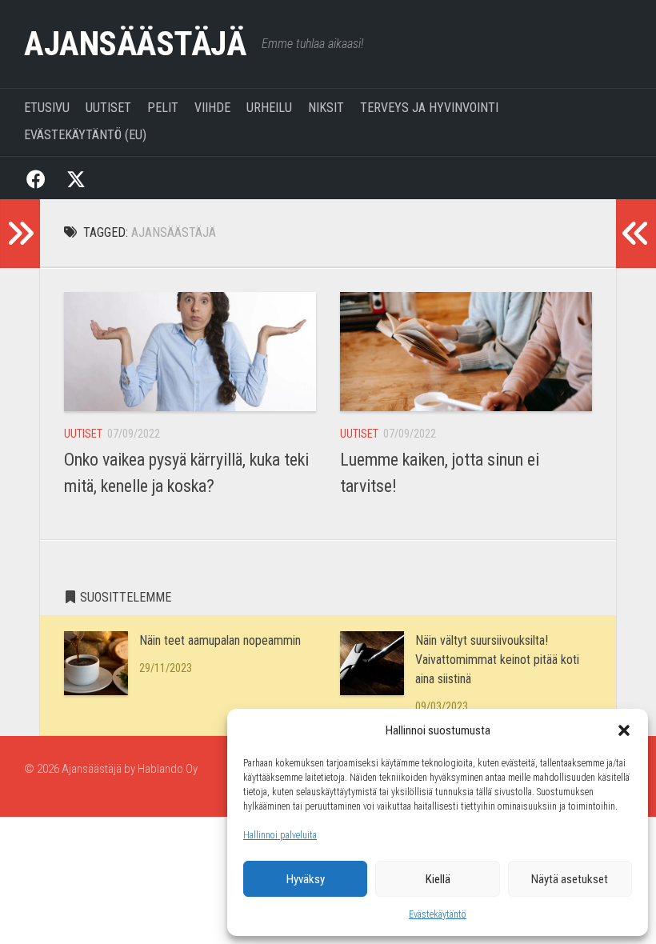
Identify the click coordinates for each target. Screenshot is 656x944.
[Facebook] (36, 178)
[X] (76, 178)
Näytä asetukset (569, 879)
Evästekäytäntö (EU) (85, 134)
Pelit (162, 107)
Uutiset (108, 107)
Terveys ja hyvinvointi (429, 107)
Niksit (326, 107)
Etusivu (47, 107)
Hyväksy (305, 879)
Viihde (212, 107)
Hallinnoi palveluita (280, 835)
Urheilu (269, 107)
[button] (624, 730)
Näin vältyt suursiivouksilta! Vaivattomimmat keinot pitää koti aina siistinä (497, 659)
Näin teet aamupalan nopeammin (220, 640)
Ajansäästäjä (135, 43)
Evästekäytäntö (437, 914)
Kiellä (438, 879)
